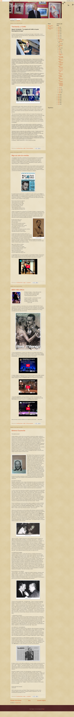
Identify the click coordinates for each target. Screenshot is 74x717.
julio (59, 49)
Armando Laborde (60, 76)
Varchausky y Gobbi (19, 26)
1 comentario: (28, 282)
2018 (59, 94)
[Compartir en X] (37, 148)
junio (60, 51)
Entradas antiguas (41, 700)
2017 (59, 96)
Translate (18, 20)
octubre (60, 43)
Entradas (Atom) (18, 702)
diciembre (60, 39)
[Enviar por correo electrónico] (35, 148)
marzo (60, 89)
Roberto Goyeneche (18, 430)
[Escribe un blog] (36, 148)
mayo (60, 52)
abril (59, 87)
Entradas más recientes (15, 700)
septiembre (60, 45)
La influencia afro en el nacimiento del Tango (61, 84)
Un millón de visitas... (61, 64)
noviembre (60, 41)
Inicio (29, 700)
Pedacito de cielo (60, 71)
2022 (59, 33)
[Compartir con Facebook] (38, 148)
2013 (59, 102)
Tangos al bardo (21, 5)
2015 (59, 99)
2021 (59, 35)
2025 (59, 28)
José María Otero (51, 26)
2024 (59, 30)
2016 (59, 97)
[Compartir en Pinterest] (40, 148)
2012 (59, 104)
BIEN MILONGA (18, 289)
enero (60, 92)
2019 (59, 38)
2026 (59, 27)
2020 (59, 36)
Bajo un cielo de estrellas (20, 155)
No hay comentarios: (30, 148)
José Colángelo (61, 81)
